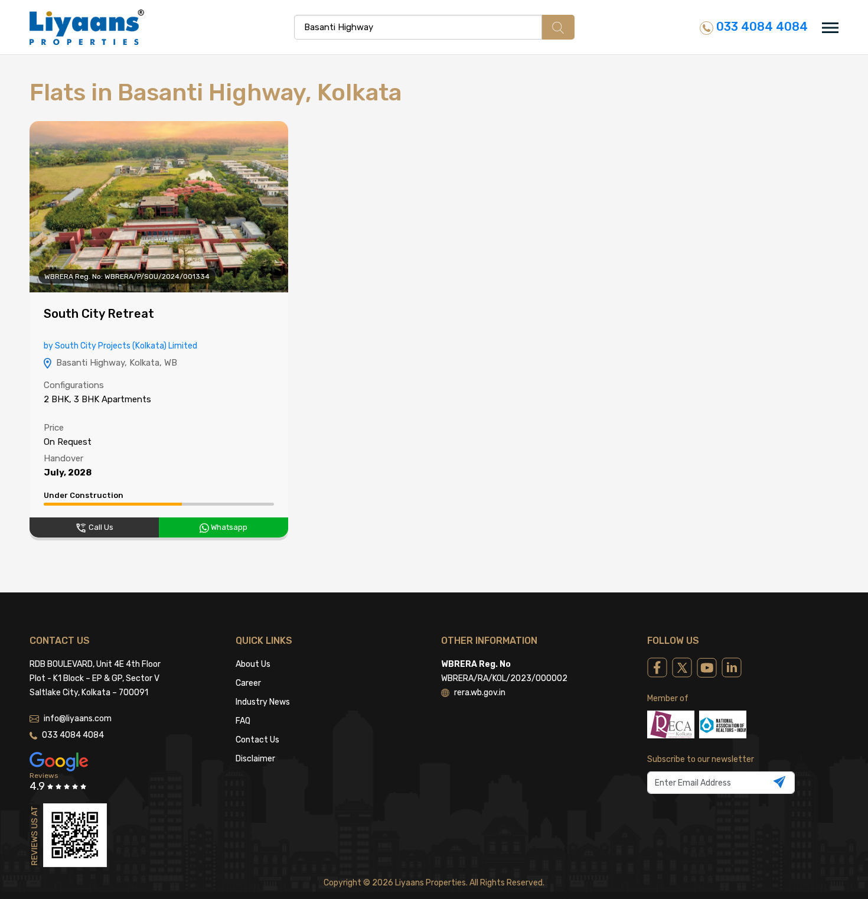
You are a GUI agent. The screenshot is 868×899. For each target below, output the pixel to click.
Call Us (100, 527)
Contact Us (257, 740)
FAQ (243, 721)
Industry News (263, 702)
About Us (253, 664)
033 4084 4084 (760, 26)
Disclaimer (255, 759)
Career (248, 683)
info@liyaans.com (78, 719)
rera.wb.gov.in (479, 693)
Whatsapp (228, 527)
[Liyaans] (87, 26)
